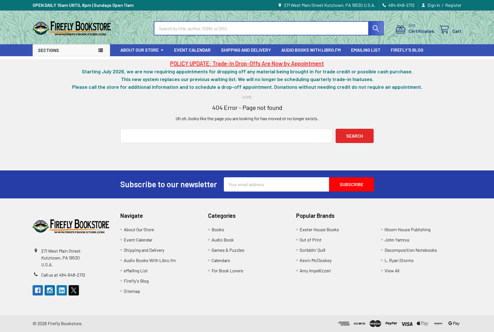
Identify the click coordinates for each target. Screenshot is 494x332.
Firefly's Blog (407, 50)
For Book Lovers (227, 270)
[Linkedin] (62, 290)
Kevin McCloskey (316, 260)
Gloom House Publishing (408, 229)
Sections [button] (48, 50)
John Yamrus (397, 239)
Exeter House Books (319, 229)
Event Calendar (192, 50)
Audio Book (223, 239)
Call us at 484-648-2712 (63, 274)
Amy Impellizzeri (315, 270)
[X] (74, 290)
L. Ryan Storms (399, 260)
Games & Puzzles (228, 250)
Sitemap (132, 291)
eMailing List (366, 50)
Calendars (221, 260)
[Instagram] (50, 290)
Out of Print (311, 239)
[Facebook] (38, 290)
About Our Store (139, 50)
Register (453, 5)
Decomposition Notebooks (411, 250)
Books (218, 229)
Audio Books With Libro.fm (311, 50)
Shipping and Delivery (246, 50)
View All (392, 270)
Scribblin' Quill (312, 250)
